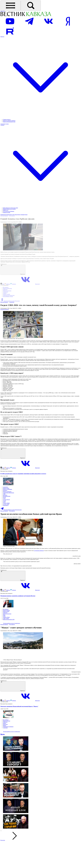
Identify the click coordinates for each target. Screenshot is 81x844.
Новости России (6, 720)
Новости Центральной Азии (9, 121)
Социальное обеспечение (8, 492)
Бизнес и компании (7, 491)
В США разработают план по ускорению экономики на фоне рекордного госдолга (23, 473)
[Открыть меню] (11, 6)
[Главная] (26, 15)
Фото (16, 214)
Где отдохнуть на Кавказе (8, 211)
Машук (4, 725)
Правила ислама (6, 212)
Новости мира (6, 488)
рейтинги (5, 495)
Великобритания (6, 496)
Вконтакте (37, 284)
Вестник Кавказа (4, 215)
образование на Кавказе (8, 726)
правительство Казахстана (8, 295)
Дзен (3, 284)
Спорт (13, 214)
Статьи (7, 123)
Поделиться (22, 274)
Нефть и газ (5, 210)
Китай (4, 497)
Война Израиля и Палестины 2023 (10, 207)
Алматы (5, 293)
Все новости (12, 215)
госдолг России (6, 499)
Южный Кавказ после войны (9, 209)
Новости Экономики (7, 489)
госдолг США (6, 504)
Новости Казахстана (7, 288)
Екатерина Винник (5, 309)
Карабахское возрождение (6, 214)
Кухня (26, 214)
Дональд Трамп (6, 503)
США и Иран (6, 618)
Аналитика (3, 123)
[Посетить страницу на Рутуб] (10, 35)
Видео (19, 214)
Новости (8, 284)
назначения (5, 291)
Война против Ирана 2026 (8, 619)
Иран (4, 614)
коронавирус (6, 505)
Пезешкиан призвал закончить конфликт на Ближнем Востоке (18, 595)
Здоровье (22, 214)
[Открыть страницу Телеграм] (29, 25)
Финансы (5, 490)
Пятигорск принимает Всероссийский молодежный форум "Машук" (19, 706)
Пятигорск (5, 724)
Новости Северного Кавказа (9, 120)
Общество (5, 289)
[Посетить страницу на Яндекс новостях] (67, 25)
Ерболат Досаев (6, 294)
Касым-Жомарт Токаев (8, 296)
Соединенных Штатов (39, 550)
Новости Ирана (6, 610)
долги (4, 498)
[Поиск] (31, 6)
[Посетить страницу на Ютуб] (10, 25)
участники (5, 727)
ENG (4, 11)
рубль (4, 501)
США (4, 493)
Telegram (14, 284)
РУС (2, 11)
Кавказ (4, 723)
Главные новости (7, 119)
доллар (4, 500)
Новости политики (7, 290)
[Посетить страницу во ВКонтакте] (48, 25)
